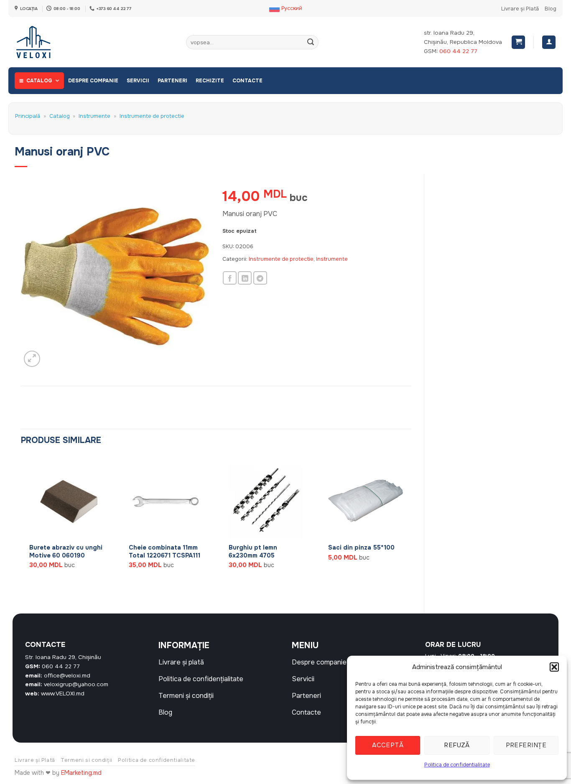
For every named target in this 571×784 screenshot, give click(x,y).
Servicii (138, 80)
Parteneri (172, 80)
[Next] (411, 528)
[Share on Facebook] (230, 278)
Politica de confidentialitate (457, 764)
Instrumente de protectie (152, 116)
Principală (27, 116)
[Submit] (310, 42)
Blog (550, 8)
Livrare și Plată (520, 8)
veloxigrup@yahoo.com (76, 684)
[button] (554, 667)
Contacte (247, 80)
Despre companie (93, 80)
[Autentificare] (549, 42)
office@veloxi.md (67, 675)
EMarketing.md (81, 772)
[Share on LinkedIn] (245, 278)
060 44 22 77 (458, 51)
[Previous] (21, 528)
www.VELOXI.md (62, 693)
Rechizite (210, 80)
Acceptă (387, 745)
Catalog (39, 80)
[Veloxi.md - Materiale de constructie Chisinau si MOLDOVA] (42, 42)
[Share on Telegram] (260, 278)
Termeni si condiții (86, 760)
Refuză (457, 745)
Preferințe (526, 745)
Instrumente (94, 116)
